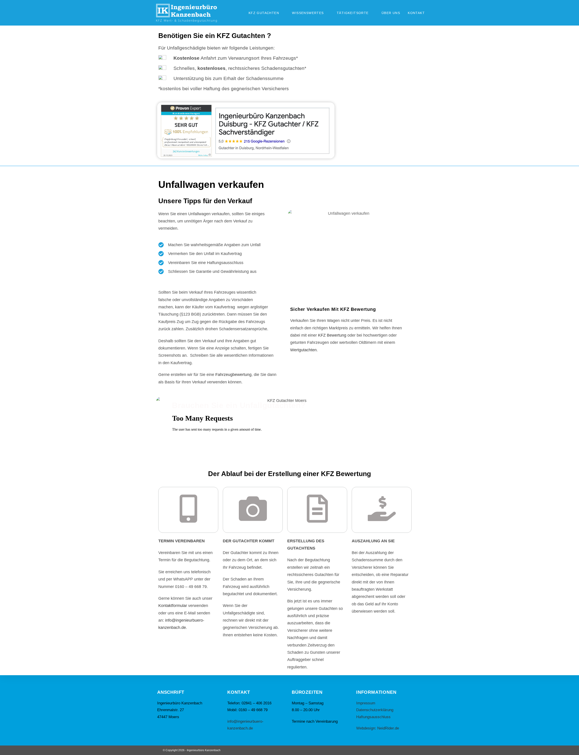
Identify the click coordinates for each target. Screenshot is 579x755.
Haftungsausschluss (373, 717)
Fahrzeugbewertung (233, 374)
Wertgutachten (303, 350)
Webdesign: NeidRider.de (377, 728)
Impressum (365, 703)
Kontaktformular (172, 605)
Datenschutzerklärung (374, 710)
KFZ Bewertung (332, 335)
